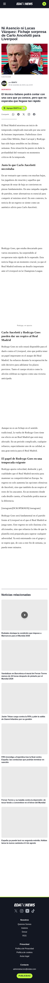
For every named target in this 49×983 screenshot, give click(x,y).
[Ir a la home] (24, 3)
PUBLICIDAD (25, 976)
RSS (24, 936)
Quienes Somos (24, 924)
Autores (24, 928)
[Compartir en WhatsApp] (13, 114)
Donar (24, 932)
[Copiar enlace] (29, 114)
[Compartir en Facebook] (34, 114)
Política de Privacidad (24, 949)
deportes (6, 89)
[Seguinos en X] (44, 4)
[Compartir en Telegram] (18, 114)
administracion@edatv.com (24, 969)
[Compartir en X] (24, 114)
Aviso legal (24, 956)
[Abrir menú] (4, 3)
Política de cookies (24, 952)
